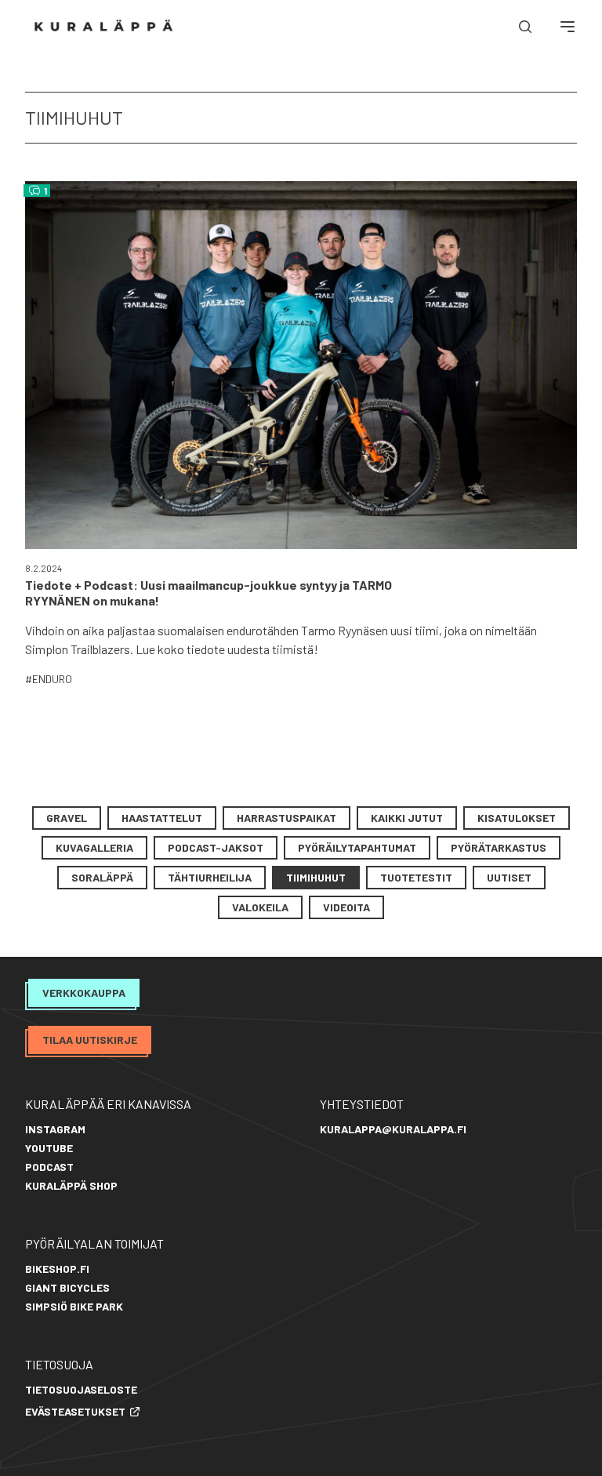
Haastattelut (161, 817)
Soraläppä (102, 877)
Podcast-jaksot (215, 847)
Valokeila (260, 907)
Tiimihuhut (316, 877)
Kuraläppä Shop (71, 1185)
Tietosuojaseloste (81, 1389)
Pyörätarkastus (498, 847)
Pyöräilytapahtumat (357, 847)
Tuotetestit (416, 877)
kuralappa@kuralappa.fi (393, 1129)
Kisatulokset (516, 817)
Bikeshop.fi (57, 1268)
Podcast (49, 1166)
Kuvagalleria (94, 847)
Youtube (49, 1147)
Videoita (346, 907)
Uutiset (509, 877)
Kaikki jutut (407, 817)
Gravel (66, 817)
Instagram (55, 1129)
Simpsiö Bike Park (74, 1306)
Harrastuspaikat (286, 817)
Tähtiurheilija (210, 877)
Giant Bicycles (67, 1287)
